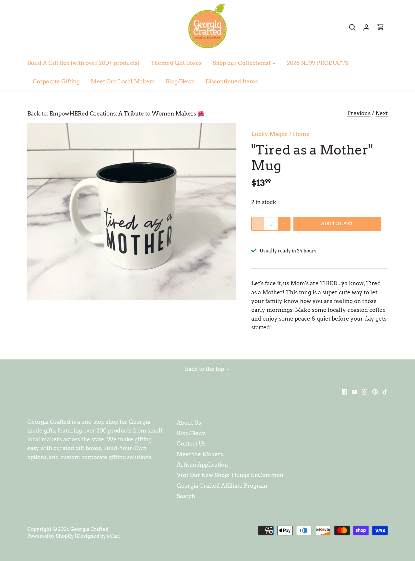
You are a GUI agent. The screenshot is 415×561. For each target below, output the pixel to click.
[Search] (352, 27)
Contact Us (191, 443)
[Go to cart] (381, 27)
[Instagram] (364, 392)
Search (186, 496)
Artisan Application (202, 464)
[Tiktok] (385, 392)
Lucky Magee (269, 134)
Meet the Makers (200, 454)
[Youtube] (354, 392)
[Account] (366, 27)
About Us (189, 423)
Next (381, 113)
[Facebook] (344, 392)
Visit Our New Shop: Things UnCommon (230, 475)
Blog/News (191, 433)
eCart (113, 536)
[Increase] (284, 224)
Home (301, 134)
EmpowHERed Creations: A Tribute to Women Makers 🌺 (126, 113)
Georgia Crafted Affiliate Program (222, 485)
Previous (359, 113)
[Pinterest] (375, 392)
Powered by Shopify (50, 536)
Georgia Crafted (89, 529)
